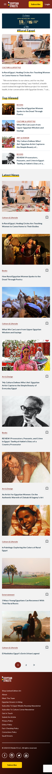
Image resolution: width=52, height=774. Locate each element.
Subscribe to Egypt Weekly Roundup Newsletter (21, 706)
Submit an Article (9, 717)
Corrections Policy (9, 732)
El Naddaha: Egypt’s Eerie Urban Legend (20, 653)
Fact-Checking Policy (10, 728)
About (4, 695)
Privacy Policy (7, 721)
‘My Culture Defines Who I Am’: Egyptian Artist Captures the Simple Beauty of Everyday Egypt (31, 144)
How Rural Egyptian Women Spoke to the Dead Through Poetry (30, 111)
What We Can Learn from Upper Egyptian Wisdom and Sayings (30, 127)
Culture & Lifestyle (11, 67)
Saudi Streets (7, 736)
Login (47, 4)
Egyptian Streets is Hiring (12, 702)
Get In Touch (7, 713)
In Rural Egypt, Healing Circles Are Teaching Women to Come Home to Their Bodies (26, 74)
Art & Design (23, 138)
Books (20, 105)
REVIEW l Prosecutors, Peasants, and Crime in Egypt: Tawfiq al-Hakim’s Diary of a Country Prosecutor (30, 160)
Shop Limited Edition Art (11, 691)
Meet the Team (8, 698)
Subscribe (35, 4)
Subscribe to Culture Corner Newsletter (18, 710)
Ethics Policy (7, 725)
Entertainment (8, 595)
